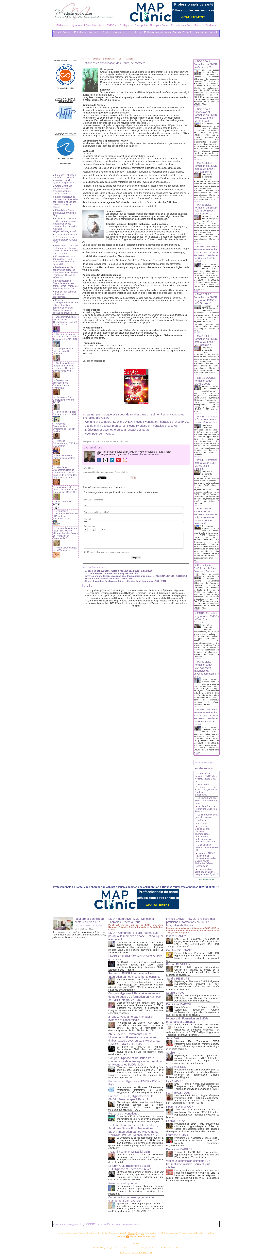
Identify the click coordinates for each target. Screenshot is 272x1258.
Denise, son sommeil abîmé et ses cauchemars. (64, 294)
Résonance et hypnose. (123, 1183)
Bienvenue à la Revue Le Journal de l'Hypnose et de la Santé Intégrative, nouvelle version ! (65, 249)
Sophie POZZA (175, 1120)
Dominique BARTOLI (179, 1004)
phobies (124, 472)
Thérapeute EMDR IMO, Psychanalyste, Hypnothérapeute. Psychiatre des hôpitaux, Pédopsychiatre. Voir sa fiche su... (196, 1154)
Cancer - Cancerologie (112, 590)
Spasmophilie (160, 598)
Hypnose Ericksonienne (110, 1224)
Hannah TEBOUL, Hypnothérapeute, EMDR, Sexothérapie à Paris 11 (131, 1098)
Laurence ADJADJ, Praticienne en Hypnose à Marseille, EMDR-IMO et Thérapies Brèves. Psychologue (206, 859)
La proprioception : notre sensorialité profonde (64, 351)
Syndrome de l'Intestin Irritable (101, 600)
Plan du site (121, 1236)
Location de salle (82, 925)
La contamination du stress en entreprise (106, 573)
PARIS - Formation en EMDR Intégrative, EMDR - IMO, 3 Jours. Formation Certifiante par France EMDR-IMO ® (206, 254)
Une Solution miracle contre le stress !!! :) (206, 847)
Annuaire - (68, 32)
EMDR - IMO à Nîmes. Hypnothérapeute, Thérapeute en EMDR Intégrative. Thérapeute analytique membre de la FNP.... (196, 1086)
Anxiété (91, 472)
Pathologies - (81, 32)
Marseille (136, 1243)
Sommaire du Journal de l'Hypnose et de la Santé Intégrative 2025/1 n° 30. (65, 238)
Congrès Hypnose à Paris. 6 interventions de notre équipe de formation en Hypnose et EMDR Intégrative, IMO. (134, 996)
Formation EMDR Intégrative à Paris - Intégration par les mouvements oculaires (134, 975)
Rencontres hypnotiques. (124, 1113)
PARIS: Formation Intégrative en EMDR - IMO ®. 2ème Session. (206, 464)
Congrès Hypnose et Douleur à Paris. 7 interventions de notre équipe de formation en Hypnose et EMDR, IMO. (135, 1061)
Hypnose (87, 1224)
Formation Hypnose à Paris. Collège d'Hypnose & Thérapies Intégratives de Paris (65, 100)
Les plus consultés (204, 768)
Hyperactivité (124, 595)
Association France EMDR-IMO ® (65, 60)
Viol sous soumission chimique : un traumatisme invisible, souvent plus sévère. (188, 1164)
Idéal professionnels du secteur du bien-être (89, 920)
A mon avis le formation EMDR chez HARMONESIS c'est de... (206, 777)
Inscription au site (144, 1236)
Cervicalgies (93, 593)
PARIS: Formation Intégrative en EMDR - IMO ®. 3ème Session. (206, 618)
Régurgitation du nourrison (100, 598)
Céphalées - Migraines (172, 590)
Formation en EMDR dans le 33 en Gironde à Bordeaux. (205, 568)
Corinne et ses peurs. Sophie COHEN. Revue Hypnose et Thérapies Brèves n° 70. (137, 421)
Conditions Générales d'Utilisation (172, 1248)
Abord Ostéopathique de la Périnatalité (65, 548)
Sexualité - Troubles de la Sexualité (133, 598)
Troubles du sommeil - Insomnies (132, 603)
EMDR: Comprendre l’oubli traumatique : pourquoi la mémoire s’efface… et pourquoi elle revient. (135, 936)
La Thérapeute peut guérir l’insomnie (206, 816)
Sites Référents (63, 501)
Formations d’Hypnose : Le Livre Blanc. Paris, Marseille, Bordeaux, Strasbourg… (206, 789)
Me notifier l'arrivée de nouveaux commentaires (108, 552)
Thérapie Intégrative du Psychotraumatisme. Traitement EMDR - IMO (65, 336)
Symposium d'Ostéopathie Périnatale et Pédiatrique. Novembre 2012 (65, 515)
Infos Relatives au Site (206, 879)
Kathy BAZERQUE (178, 1092)
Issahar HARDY (176, 936)
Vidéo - (168, 32)
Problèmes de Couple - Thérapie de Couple (155, 595)
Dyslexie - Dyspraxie (135, 593)
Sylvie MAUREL (176, 1080)
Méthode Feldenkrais (201, 821)
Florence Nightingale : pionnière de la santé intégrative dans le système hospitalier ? (65, 179)
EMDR (56, 1225)
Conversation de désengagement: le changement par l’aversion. (131, 1199)
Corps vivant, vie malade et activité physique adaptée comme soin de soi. (62, 190)
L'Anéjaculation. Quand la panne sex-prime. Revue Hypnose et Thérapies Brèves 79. (65, 285)
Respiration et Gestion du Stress (101, 578)
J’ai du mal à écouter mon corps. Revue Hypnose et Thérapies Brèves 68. (131, 425)
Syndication (133, 1236)
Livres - (131, 32)
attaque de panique (104, 472)
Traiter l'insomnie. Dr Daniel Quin (129, 1151)
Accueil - (57, 32)
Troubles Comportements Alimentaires (137, 600)
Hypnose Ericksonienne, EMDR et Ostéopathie (65, 443)
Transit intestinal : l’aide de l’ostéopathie (64, 456)
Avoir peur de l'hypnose (99, 433)
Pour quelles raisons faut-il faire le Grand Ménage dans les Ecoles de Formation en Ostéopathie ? (65, 533)
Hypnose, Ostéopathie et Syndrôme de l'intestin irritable (64, 428)
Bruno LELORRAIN (178, 964)
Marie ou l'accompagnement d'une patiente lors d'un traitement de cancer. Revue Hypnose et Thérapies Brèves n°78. (65, 306)
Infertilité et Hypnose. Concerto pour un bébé (65, 413)
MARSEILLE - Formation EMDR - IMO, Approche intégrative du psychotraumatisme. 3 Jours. (206, 669)
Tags (153, 1236)
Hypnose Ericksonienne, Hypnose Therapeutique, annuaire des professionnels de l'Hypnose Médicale (205, 834)
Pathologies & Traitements (103, 59)
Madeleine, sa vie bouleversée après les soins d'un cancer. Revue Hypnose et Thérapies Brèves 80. (65, 272)
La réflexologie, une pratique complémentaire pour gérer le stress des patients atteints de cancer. (65, 202)
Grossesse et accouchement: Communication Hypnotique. (61, 384)
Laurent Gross (93, 447)
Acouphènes (93, 590)
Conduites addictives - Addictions (142, 590)
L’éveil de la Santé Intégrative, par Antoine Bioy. (64, 213)
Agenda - (177, 32)
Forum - (139, 32)
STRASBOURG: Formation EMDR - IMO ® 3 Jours (205, 380)
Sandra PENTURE (177, 978)
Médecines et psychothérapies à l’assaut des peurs (117, 429)
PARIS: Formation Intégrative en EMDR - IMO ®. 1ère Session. (206, 419)
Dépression (107, 593)
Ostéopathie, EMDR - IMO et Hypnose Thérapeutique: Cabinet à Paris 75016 (65, 321)
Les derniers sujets (204, 762)
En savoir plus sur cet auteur (143, 454)
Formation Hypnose (69, 1224)
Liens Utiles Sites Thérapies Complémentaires (104, 1248)
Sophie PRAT (174, 1052)
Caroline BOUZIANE (179, 950)
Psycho (182, 595)
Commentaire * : (91, 526)
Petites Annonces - (154, 32)
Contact (213, 32)
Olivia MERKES (176, 1066)
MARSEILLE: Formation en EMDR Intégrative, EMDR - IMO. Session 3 (205, 299)
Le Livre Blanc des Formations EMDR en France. (206, 800)
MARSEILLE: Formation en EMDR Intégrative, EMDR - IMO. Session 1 (205, 167)
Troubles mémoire (167, 600)
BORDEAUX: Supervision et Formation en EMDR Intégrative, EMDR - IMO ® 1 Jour (205, 115)
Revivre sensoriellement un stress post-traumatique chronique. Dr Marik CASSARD (129, 576)
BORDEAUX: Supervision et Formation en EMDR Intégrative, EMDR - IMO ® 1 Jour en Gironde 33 (205, 516)
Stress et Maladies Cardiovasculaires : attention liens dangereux (118, 581)
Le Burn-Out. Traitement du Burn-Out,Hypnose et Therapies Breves (129, 1167)
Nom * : (87, 505)
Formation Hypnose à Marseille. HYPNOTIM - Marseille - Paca (65, 134)
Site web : (88, 519)
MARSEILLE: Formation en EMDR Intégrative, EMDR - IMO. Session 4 (205, 340)
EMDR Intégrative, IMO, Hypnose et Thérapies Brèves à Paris (131, 920)
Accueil (85, 59)
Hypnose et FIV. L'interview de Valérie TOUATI (63, 400)
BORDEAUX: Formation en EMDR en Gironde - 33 (205, 64)
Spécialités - (95, 32)
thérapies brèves (132, 1224)
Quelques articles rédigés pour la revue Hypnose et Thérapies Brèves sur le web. (64, 367)
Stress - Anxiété (126, 59)
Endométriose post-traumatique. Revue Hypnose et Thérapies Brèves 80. (64, 260)
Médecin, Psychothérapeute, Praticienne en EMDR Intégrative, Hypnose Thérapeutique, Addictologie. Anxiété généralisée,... (196, 998)
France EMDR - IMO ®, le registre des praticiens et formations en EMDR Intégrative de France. (190, 922)
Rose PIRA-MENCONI (180, 1106)
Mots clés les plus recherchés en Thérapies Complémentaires (140, 1248)
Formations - (119, 32)
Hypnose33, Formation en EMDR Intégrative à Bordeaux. (187, 1020)
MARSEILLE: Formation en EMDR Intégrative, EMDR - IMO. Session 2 (205, 209)
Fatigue (152, 593)
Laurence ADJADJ (177, 1135)
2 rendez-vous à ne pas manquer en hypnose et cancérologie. (131, 1018)
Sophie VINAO (175, 992)
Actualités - (189, 32)
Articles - (107, 32)
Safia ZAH (172, 1038)
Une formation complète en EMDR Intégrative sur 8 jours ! (206, 872)
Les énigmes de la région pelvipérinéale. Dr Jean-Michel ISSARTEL (65, 489)
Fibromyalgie (163, 593)
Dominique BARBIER (179, 1149)
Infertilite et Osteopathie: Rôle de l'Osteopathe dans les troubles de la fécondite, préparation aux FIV (65, 472)
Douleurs (119, 593)
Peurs (117, 472)
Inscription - (202, 32)
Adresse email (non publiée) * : (97, 512)
